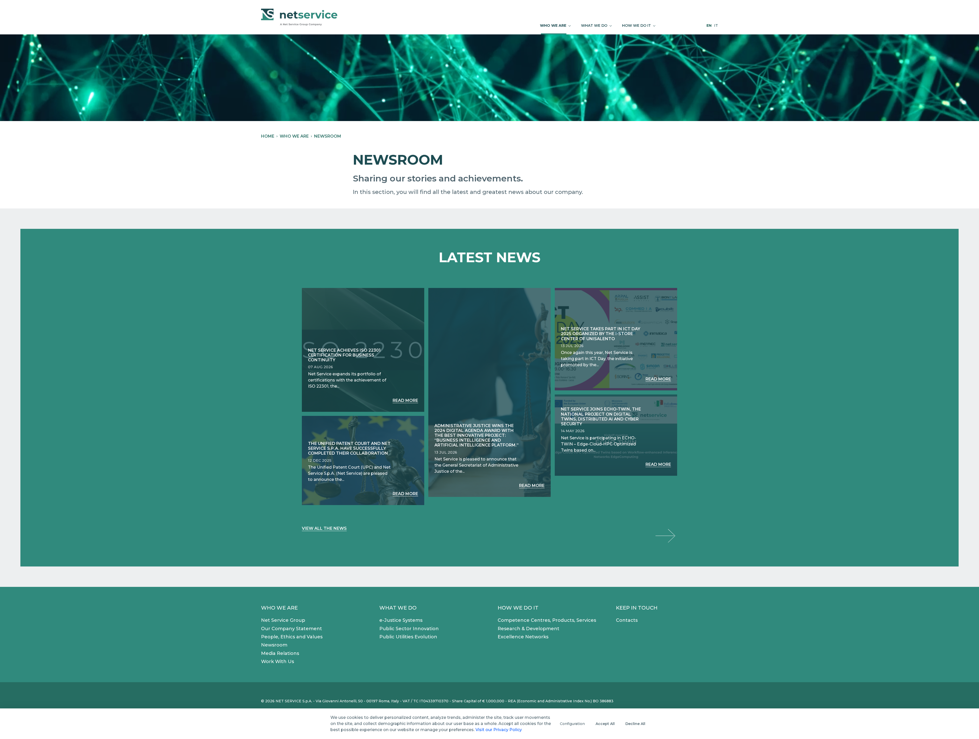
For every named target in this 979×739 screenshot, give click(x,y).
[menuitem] (555, 25)
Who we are (279, 608)
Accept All (605, 723)
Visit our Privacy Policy (498, 729)
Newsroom (274, 645)
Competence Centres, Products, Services (547, 620)
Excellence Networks (523, 637)
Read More (405, 400)
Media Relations (280, 653)
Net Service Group (283, 620)
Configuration (572, 723)
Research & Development (528, 628)
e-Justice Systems (400, 620)
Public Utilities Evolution (408, 637)
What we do (398, 608)
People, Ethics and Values (292, 637)
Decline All (635, 723)
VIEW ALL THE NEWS (324, 528)
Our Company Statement (291, 628)
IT (716, 25)
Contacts (627, 620)
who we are (294, 136)
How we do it (518, 608)
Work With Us (277, 661)
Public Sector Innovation (409, 628)
